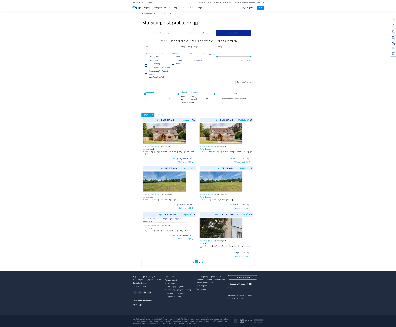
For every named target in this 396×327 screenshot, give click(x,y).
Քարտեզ (159, 115)
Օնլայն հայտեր (247, 8)
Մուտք (260, 8)
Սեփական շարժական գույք (198, 33)
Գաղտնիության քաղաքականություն (179, 290)
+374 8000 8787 (236, 298)
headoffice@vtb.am (140, 283)
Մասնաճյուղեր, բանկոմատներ (244, 2)
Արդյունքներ (148, 115)
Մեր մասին (169, 277)
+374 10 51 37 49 (140, 286)
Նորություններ (201, 289)
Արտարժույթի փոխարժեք (222, 2)
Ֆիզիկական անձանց (148, 13)
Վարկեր (147, 8)
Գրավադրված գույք (233, 33)
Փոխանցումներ (170, 8)
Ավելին (200, 8)
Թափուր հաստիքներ (204, 282)
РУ (263, 2)
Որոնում (234, 94)
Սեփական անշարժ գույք (162, 33)
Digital (182, 8)
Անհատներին (138, 2)
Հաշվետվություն (171, 280)
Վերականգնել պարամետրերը (234, 98)
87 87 (230, 287)
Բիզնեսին (150, 2)
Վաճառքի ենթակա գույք (174, 293)
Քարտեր (190, 8)
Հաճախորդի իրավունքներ (175, 286)
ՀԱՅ (258, 2)
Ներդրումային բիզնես (242, 277)
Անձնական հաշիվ (205, 2)
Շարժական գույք (244, 82)
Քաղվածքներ (201, 286)
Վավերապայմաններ (173, 296)
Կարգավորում (170, 283)
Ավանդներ (157, 8)
